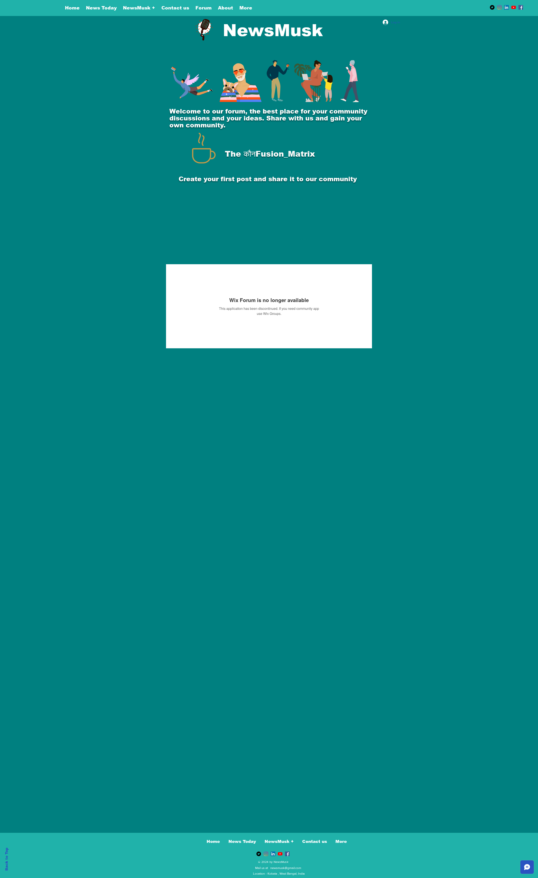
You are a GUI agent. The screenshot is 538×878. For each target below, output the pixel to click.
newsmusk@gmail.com (285, 868)
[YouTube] (513, 7)
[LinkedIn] (506, 7)
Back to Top (7, 859)
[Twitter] (492, 7)
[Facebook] (520, 7)
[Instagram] (499, 7)
